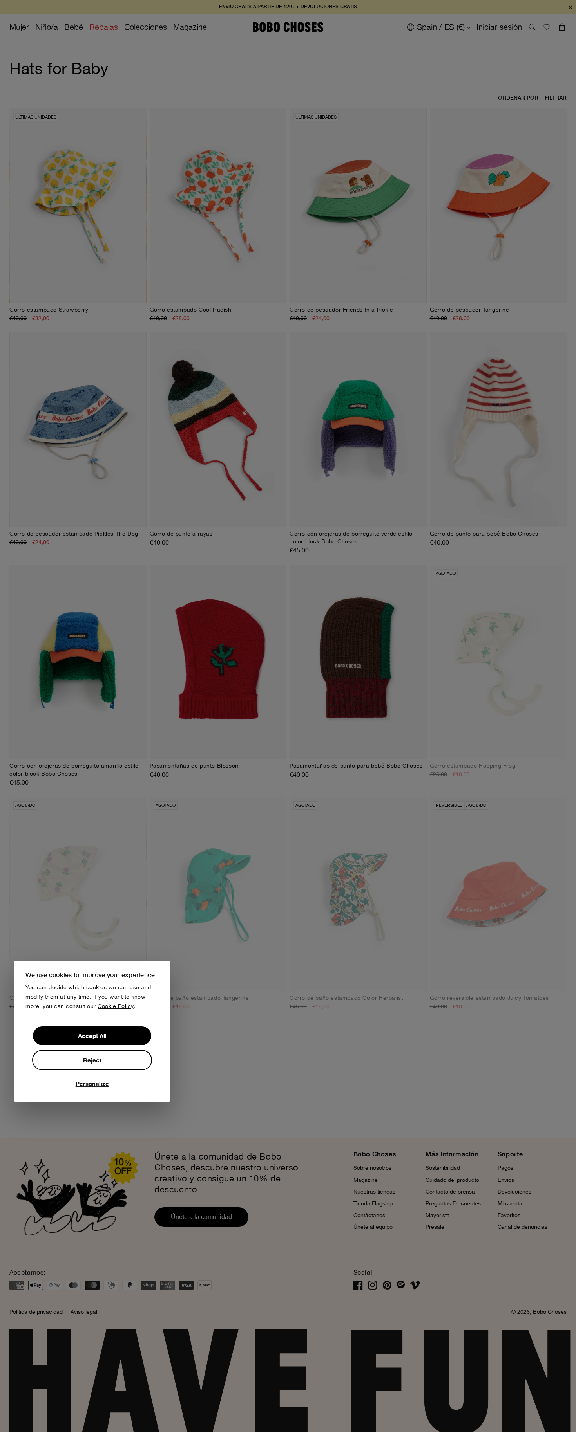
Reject (92, 1059)
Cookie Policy (116, 1006)
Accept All (92, 1035)
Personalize (92, 1083)
